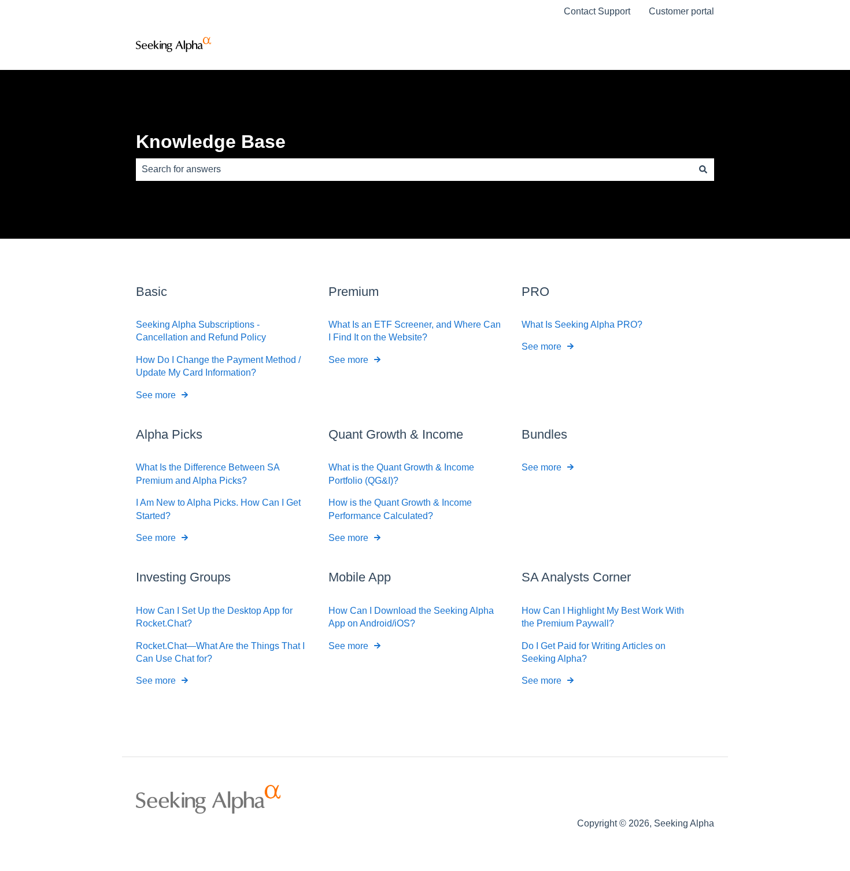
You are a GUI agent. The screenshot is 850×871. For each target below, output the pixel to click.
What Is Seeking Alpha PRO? (582, 324)
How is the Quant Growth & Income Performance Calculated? (400, 509)
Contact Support (597, 11)
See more (156, 395)
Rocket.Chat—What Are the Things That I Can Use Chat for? (220, 652)
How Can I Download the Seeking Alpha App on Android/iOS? (411, 617)
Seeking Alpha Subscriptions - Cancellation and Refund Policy (201, 331)
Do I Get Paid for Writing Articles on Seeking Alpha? (594, 652)
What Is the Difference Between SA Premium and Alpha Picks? (207, 473)
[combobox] (414, 169)
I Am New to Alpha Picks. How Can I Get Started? (218, 509)
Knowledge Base (211, 141)
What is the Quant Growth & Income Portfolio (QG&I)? (401, 473)
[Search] (703, 169)
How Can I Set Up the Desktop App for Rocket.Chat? (214, 617)
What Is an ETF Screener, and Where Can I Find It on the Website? (414, 331)
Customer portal (681, 11)
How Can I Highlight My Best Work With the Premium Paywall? (603, 617)
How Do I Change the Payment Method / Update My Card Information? (218, 366)
